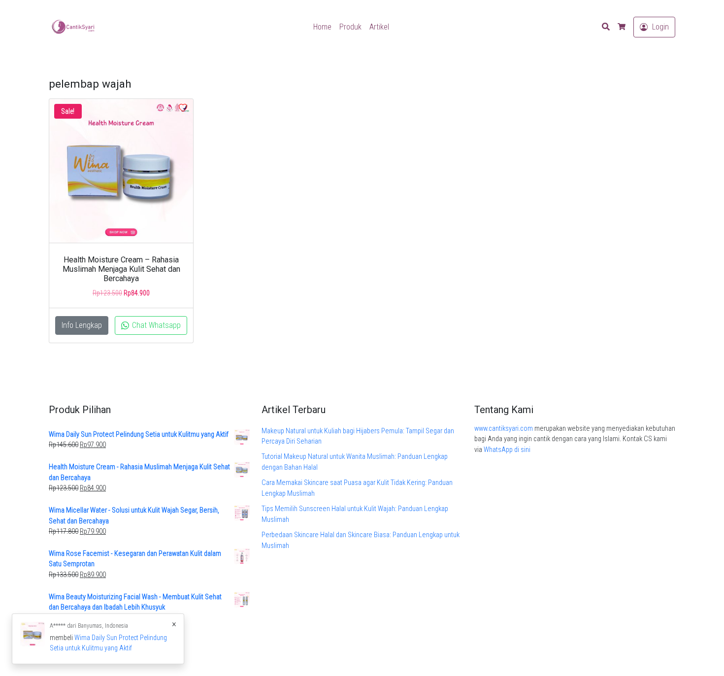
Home (322, 27)
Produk (350, 27)
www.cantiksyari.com (503, 428)
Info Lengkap (82, 325)
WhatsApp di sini (507, 450)
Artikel (379, 27)
